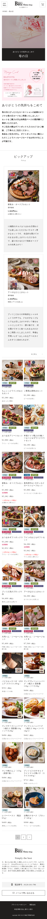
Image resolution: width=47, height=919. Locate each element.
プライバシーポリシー (19, 905)
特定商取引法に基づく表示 (23, 909)
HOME (5, 11)
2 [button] (23, 837)
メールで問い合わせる (25, 893)
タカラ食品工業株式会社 (28, 915)
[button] (29, 837)
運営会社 (33, 905)
